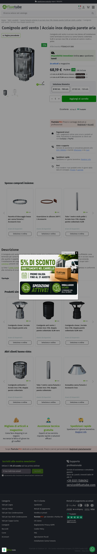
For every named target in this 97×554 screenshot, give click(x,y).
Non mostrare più (70, 253)
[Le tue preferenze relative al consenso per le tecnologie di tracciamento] (4, 550)
